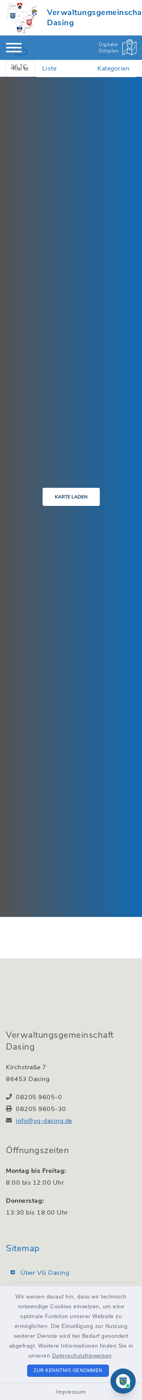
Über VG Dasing (45, 1273)
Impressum (71, 1392)
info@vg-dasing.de (44, 1121)
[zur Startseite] (21, 17)
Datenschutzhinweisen (82, 1355)
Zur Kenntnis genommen (68, 1370)
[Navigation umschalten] (14, 47)
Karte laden (71, 497)
